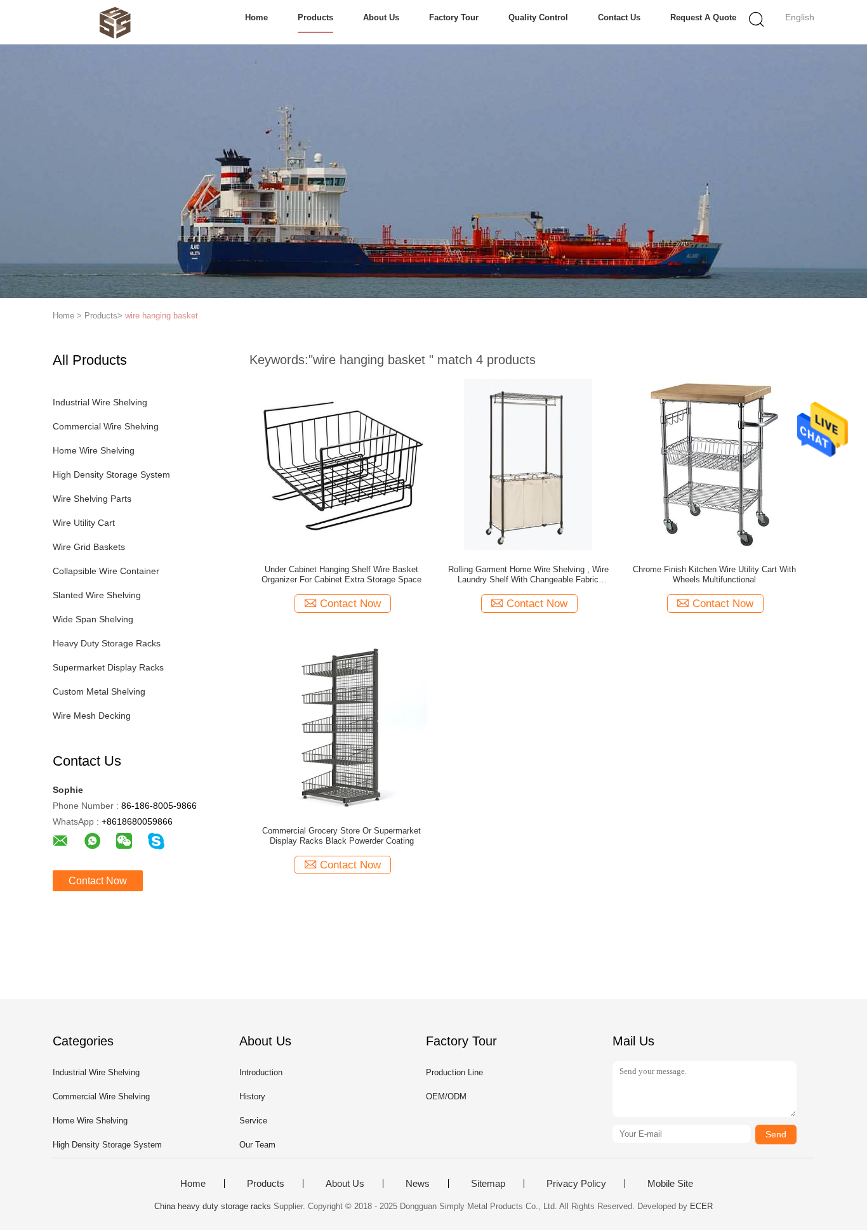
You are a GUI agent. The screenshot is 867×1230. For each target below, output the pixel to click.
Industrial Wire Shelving (100, 402)
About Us (381, 17)
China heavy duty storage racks (212, 1206)
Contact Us (619, 17)
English (799, 17)
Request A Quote (703, 17)
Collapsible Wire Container (106, 571)
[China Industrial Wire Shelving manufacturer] (114, 22)
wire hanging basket (161, 315)
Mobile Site (670, 1183)
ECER (701, 1206)
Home (256, 17)
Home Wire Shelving (94, 450)
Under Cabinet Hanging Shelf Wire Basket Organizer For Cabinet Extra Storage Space (341, 574)
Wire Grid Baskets (89, 547)
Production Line (454, 1072)
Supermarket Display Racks (108, 667)
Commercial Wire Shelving (106, 426)
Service (253, 1120)
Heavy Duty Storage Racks (107, 643)
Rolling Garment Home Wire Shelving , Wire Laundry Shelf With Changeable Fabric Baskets (528, 575)
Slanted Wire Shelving (97, 595)
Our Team (257, 1144)
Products (315, 17)
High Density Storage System (111, 474)
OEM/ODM (446, 1096)
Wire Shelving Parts (92, 499)
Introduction (260, 1072)
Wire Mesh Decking (92, 715)
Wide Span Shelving (93, 619)
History (252, 1096)
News (418, 1183)
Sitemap (488, 1183)
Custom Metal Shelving (99, 691)
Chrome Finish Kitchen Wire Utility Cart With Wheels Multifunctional (714, 574)
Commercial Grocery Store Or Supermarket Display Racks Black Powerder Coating (341, 836)
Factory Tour (454, 17)
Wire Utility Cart (84, 523)
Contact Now (98, 880)
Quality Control (538, 17)
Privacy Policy (576, 1183)
